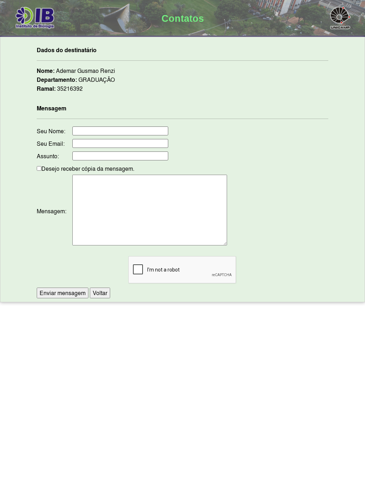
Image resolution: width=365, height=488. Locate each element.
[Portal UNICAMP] (340, 16)
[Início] (35, 16)
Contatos (182, 18)
